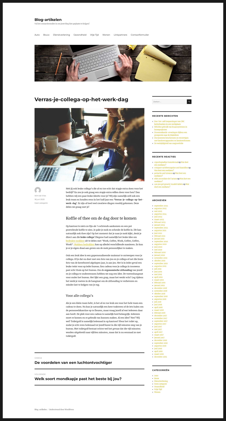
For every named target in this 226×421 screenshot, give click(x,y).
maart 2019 (159, 280)
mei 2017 (158, 329)
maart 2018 (159, 310)
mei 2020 (158, 250)
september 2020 (161, 241)
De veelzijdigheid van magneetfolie (168, 143)
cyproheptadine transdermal (166, 162)
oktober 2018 (159, 294)
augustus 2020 (160, 244)
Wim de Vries (40, 196)
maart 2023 (159, 219)
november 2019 (160, 258)
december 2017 (160, 316)
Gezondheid (80, 35)
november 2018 (160, 291)
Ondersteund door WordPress (61, 409)
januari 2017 (159, 338)
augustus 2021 (160, 230)
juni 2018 (158, 305)
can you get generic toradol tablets (168, 184)
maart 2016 (159, 354)
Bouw (46, 35)
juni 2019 (158, 272)
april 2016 (158, 351)
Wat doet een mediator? (164, 170)
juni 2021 (158, 233)
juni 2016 (158, 348)
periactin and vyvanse (163, 173)
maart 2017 (159, 335)
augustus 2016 (160, 346)
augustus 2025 (160, 208)
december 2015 (160, 357)
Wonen (106, 35)
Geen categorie (41, 203)
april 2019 (158, 277)
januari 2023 (159, 225)
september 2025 (161, 206)
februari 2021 (159, 236)
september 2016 (161, 343)
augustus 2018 (160, 299)
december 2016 (160, 340)
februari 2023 (159, 222)
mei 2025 (158, 211)
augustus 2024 (160, 214)
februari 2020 (160, 252)
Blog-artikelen (48, 19)
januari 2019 (159, 285)
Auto (37, 35)
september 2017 (161, 321)
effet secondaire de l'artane (165, 179)
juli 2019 (157, 269)
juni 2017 (158, 327)
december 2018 (160, 288)
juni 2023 (158, 217)
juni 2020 (158, 247)
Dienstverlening (61, 35)
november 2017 (160, 318)
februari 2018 (159, 313)
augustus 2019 (160, 266)
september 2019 (161, 263)
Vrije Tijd (94, 35)
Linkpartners (120, 35)
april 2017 (158, 332)
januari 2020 (159, 255)
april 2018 (158, 307)
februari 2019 (159, 283)
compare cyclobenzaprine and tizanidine (171, 168)
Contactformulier (140, 35)
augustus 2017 (160, 324)
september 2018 (161, 296)
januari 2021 (159, 239)
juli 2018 (157, 302)
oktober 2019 (159, 261)
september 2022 (161, 228)
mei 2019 (158, 274)
